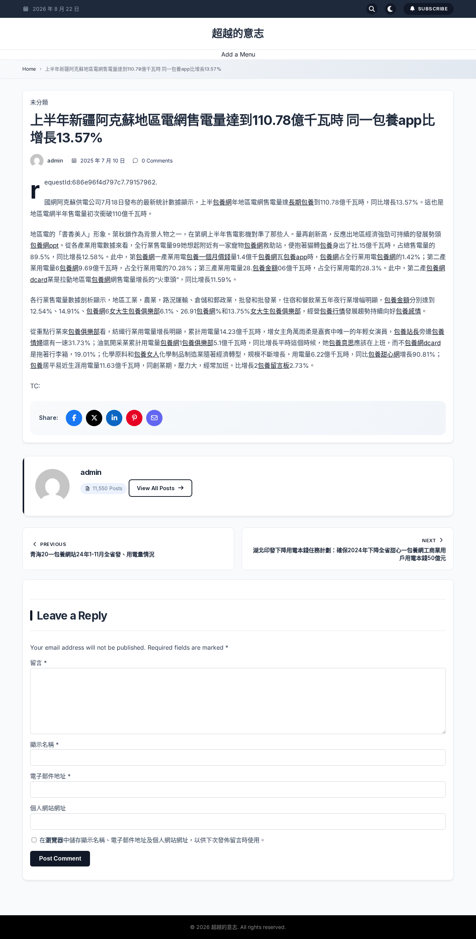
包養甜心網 (384, 354)
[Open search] (371, 9)
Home (29, 69)
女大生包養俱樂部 (134, 311)
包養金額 (265, 268)
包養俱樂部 (84, 331)
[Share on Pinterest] (134, 418)
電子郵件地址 (50, 776)
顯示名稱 (44, 744)
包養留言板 (273, 365)
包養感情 (408, 311)
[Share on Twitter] (94, 418)
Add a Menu (238, 54)
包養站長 (406, 331)
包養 (326, 245)
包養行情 (332, 311)
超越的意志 (238, 33)
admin (55, 160)
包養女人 (146, 354)
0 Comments (157, 160)
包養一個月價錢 (208, 257)
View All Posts (155, 488)
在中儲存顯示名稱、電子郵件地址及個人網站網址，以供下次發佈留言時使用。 (152, 840)
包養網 (222, 202)
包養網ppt (44, 245)
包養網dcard (423, 343)
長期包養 (301, 202)
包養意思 (341, 343)
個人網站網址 (48, 808)
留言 (38, 662)
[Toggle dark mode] (390, 9)
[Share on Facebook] (74, 418)
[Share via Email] (154, 418)
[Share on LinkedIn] (114, 418)
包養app (295, 257)
